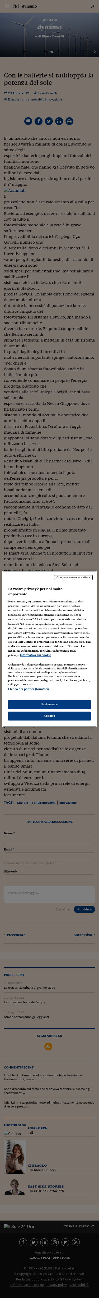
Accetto (49, 716)
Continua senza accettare (73, 577)
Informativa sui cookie (35, 655)
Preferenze (49, 704)
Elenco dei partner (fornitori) (28, 689)
